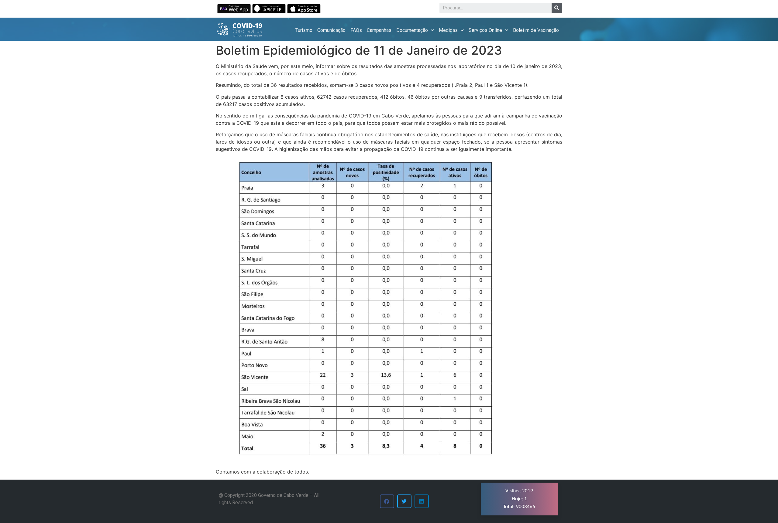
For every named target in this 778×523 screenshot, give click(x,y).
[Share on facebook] (387, 501)
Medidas (448, 30)
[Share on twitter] (404, 501)
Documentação (412, 30)
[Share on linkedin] (422, 501)
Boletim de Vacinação (536, 30)
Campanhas (379, 30)
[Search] (557, 8)
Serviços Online (485, 30)
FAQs (356, 30)
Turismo (303, 30)
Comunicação (331, 30)
